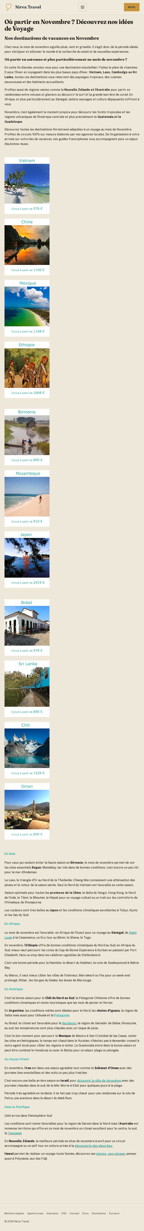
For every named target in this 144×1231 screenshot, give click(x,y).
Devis (131, 7)
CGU (64, 1213)
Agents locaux (35, 1213)
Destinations (99, 1213)
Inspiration (52, 1213)
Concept (74, 1213)
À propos (114, 1213)
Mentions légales (14, 1213)
